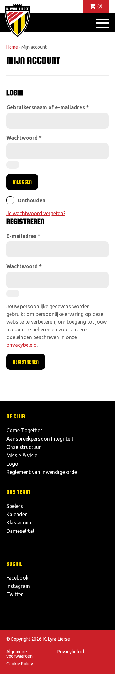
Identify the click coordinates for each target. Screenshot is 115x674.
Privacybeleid (70, 651)
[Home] (17, 20)
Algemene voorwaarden (19, 654)
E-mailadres (23, 236)
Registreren (26, 362)
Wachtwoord (24, 138)
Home (12, 47)
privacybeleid (21, 345)
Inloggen (22, 182)
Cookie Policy (19, 663)
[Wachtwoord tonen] (12, 165)
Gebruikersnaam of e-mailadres (47, 107)
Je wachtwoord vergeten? (35, 213)
